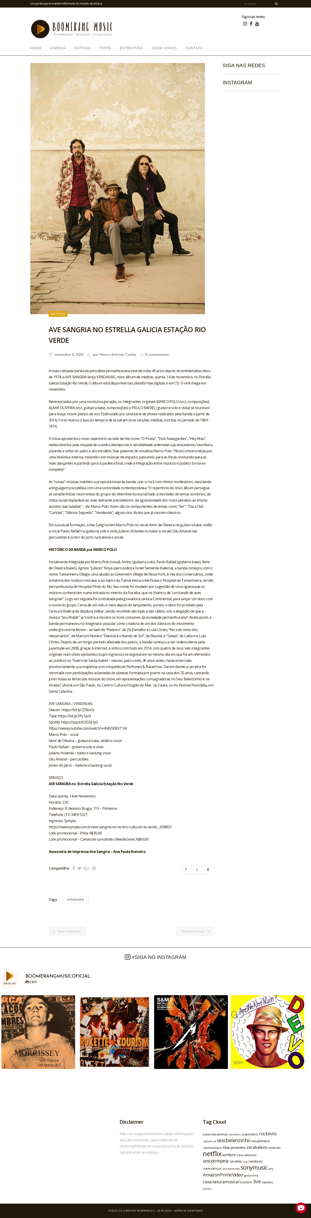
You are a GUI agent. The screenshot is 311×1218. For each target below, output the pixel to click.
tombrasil (274, 1148)
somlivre (228, 1154)
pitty (270, 1168)
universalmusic (212, 1168)
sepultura (267, 1182)
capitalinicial (209, 1141)
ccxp (245, 1161)
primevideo (238, 1147)
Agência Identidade (188, 1210)
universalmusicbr (246, 1155)
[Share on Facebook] (73, 868)
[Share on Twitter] (79, 868)
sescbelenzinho (234, 1140)
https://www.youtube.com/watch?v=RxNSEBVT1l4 (88, 728)
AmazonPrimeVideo (223, 1174)
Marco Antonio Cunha (117, 355)
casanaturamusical (221, 1181)
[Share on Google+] (87, 868)
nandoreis (256, 1161)
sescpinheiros (260, 1141)
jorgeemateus (250, 1134)
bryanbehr (246, 1182)
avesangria (75, 900)
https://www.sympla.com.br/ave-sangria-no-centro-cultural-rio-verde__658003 (110, 826)
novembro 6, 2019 (68, 355)
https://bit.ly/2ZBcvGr (78, 709)
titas (226, 1147)
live (257, 1181)
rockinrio (268, 1134)
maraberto (235, 1134)
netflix (212, 1153)
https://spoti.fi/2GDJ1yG (79, 722)
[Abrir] (38, 1032)
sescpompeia (215, 1161)
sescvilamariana (231, 1168)
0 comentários (157, 355)
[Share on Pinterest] (94, 868)
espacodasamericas (215, 1134)
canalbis (235, 1161)
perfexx (207, 1188)
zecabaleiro (257, 1147)
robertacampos (212, 1148)
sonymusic (254, 1167)
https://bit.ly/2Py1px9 (74, 715)
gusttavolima (251, 1175)
